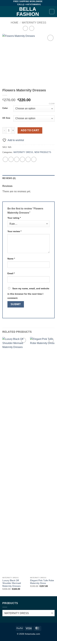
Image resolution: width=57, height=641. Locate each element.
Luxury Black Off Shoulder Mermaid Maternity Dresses (11, 583)
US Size (6, 118)
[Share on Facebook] (11, 159)
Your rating (14, 218)
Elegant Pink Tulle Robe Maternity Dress (42, 582)
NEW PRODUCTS (42, 152)
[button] (4, 12)
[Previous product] (31, 28)
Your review (14, 231)
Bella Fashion (27, 12)
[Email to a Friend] (22, 159)
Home (14, 22)
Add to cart (30, 130)
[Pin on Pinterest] (28, 159)
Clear (52, 104)
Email (11, 273)
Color (5, 108)
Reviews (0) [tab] (9, 178)
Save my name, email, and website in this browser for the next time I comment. (28, 293)
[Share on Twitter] (16, 159)
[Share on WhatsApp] (5, 159)
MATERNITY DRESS (34, 22)
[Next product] (25, 28)
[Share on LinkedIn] (33, 159)
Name (11, 258)
